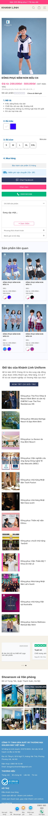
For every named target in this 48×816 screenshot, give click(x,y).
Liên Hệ (27, 775)
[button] (25, 665)
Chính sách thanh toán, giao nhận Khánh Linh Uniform (23, 799)
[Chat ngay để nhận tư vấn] (17, 808)
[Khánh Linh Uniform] (10, 8)
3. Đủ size (8, 139)
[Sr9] (12, 719)
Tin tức (34, 775)
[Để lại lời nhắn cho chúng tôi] (23, 807)
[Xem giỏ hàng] (4, 807)
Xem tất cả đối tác (24, 384)
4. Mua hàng (9, 158)
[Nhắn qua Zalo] (30, 807)
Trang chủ (6, 775)
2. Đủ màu (8, 121)
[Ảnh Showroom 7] (35, 696)
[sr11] (35, 719)
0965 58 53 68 (16, 764)
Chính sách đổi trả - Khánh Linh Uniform (17, 795)
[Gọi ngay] (41, 811)
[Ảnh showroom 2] (12, 696)
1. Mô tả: (7, 100)
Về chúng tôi (17, 775)
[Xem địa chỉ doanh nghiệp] (11, 807)
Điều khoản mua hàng (10, 792)
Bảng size (43, 139)
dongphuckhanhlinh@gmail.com (19, 767)
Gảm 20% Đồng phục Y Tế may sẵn (24, 2)
